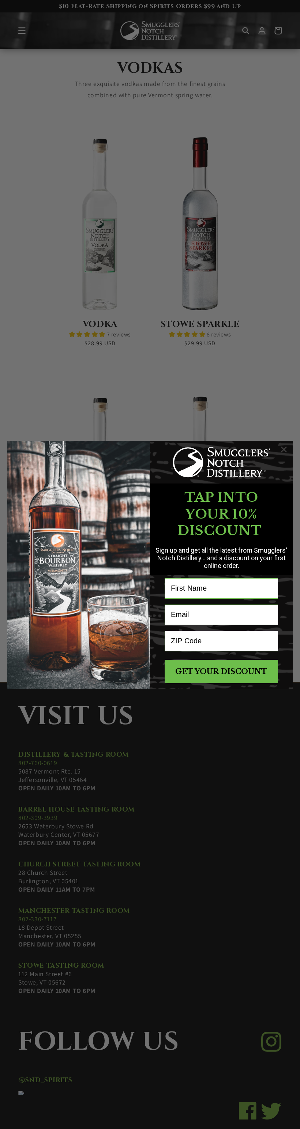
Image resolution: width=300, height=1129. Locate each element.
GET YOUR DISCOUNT (221, 671)
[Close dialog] (284, 449)
